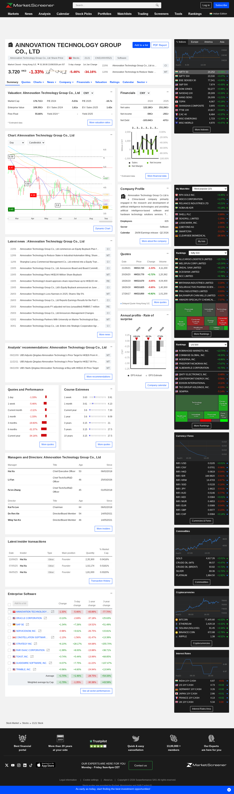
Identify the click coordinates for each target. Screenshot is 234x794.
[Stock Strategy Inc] (35, 644)
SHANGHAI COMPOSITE (191, 106)
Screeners (161, 13)
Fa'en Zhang (14, 490)
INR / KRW (181, 480)
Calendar (63, 13)
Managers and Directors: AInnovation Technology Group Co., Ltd (54, 457)
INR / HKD (181, 471)
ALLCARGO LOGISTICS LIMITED (195, 259)
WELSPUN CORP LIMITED (192, 263)
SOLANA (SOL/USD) (189, 628)
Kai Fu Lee (13, 507)
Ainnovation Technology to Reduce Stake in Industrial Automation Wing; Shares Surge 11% (134, 72)
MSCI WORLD (186, 123)
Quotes (26, 82)
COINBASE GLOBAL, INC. (192, 355)
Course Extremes (76, 389)
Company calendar (157, 385)
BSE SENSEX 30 (187, 80)
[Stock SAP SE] (27, 625)
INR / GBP (181, 510)
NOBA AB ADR (186, 208)
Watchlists (124, 13)
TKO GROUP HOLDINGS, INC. (194, 387)
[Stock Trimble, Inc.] (34, 669)
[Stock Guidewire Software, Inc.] (50, 663)
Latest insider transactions (27, 541)
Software (164, 227)
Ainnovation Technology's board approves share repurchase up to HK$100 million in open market (60, 281)
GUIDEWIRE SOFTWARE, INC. (31, 663)
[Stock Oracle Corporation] (45, 618)
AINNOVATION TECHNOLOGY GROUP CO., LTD (32, 612)
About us (108, 780)
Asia (222, 42)
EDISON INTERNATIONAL (192, 383)
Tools (178, 13)
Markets (13, 13)
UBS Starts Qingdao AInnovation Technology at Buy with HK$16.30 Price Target (59, 368)
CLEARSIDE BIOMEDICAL (192, 235)
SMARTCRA (185, 231)
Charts (37, 82)
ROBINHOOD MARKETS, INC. (194, 351)
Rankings (195, 13)
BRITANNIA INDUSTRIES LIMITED (196, 283)
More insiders (103, 528)
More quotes (47, 444)
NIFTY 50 (183, 72)
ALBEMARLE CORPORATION (194, 368)
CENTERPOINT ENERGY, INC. (194, 378)
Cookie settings (91, 780)
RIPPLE (183, 636)
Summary (12, 82)
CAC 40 (183, 114)
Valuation (101, 82)
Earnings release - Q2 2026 (155, 232)
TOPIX (182, 101)
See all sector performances (96, 691)
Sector (141, 82)
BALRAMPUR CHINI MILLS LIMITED (197, 295)
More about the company (154, 241)
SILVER (180, 571)
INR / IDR (180, 476)
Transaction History (100, 581)
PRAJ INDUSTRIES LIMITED (193, 291)
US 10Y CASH (186, 685)
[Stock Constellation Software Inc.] (52, 637)
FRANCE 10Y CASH (189, 698)
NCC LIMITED (186, 276)
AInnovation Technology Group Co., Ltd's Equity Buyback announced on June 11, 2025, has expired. (60, 287)
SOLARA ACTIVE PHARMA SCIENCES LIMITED (197, 287)
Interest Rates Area (201, 709)
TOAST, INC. (22, 656)
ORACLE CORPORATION (29, 618)
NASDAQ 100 (186, 93)
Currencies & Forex (201, 521)
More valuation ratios (99, 122)
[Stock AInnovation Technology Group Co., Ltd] (52, 612)
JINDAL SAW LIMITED (190, 267)
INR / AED (181, 497)
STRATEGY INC (24, 644)
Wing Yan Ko (14, 520)
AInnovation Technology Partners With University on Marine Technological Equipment (60, 319)
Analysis (45, 13)
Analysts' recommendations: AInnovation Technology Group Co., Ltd (57, 347)
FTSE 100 (184, 110)
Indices (182, 42)
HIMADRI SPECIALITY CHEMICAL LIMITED (197, 299)
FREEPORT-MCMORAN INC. (193, 363)
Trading (143, 13)
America (208, 42)
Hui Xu (11, 471)
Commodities (183, 531)
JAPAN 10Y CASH (188, 693)
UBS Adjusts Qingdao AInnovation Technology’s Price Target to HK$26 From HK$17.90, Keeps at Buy (60, 355)
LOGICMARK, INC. (188, 223)
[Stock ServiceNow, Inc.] (39, 631)
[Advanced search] (157, 5)
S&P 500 (183, 84)
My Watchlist (182, 189)
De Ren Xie (13, 513)
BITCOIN (183, 619)
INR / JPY (181, 488)
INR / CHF (181, 514)
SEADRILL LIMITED (189, 218)
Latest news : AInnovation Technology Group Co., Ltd (46, 241)
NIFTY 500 (184, 76)
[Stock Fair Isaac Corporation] (48, 650)
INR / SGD (181, 484)
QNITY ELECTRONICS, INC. (193, 374)
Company (65, 82)
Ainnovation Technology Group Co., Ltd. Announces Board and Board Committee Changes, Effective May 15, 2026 (60, 268)
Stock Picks (83, 13)
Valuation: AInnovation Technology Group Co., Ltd (44, 92)
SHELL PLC (185, 214)
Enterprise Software (22, 594)
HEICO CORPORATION (191, 199)
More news (104, 334)
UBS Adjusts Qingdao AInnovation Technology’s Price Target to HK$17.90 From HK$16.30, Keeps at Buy (60, 361)
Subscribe (221, 5)
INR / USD (181, 463)
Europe (194, 42)
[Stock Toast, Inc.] (31, 657)
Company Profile (132, 188)
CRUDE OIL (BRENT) (187, 567)
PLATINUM (181, 575)
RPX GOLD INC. (187, 195)
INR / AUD (181, 493)
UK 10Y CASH (186, 702)
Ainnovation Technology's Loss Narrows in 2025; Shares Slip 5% (52, 294)
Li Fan (11, 479)
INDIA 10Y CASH (187, 681)
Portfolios (104, 13)
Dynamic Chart (102, 228)
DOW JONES (185, 89)
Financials (83, 82)
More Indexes (201, 129)
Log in (206, 5)
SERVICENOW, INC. (26, 631)
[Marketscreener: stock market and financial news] (30, 5)
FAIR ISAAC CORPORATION (30, 650)
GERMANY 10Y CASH (190, 689)
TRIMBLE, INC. (23, 669)
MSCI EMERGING (188, 118)
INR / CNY (181, 467)
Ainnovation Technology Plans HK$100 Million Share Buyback (51, 274)
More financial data (157, 176)
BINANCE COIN (187, 632)
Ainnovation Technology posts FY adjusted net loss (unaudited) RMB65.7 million (59, 306)
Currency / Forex (185, 436)
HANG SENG (185, 97)
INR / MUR (181, 501)
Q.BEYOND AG (186, 227)
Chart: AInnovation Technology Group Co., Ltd (41, 135)
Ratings (115, 82)
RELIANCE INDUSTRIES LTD (194, 203)
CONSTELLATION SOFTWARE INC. (32, 637)
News (29, 13)
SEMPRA (183, 391)
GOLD (179, 558)
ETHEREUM (185, 624)
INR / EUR (181, 505)
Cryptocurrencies (185, 592)
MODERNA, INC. (187, 359)
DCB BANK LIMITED (189, 272)
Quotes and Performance (26, 389)
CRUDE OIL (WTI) (185, 562)
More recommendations (98, 376)
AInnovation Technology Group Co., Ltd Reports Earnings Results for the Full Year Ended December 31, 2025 (60, 300)
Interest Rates (183, 653)
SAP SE (20, 624)
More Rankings (201, 334)
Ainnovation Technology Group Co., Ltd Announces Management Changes (57, 313)
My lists (201, 241)
